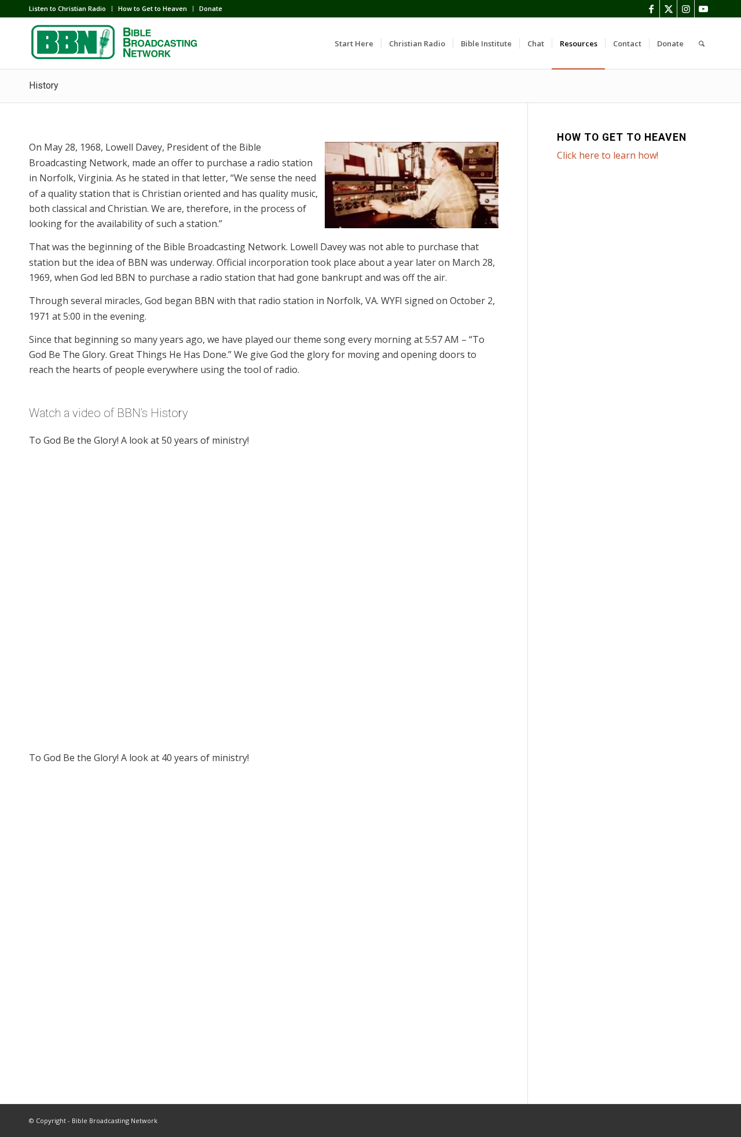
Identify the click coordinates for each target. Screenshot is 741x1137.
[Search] (701, 43)
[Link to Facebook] (651, 8)
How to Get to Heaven (152, 8)
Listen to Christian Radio (67, 8)
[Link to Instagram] (685, 8)
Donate (210, 8)
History (43, 85)
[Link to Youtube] (703, 8)
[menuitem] (70, 9)
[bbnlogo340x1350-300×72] (116, 43)
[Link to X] (668, 8)
